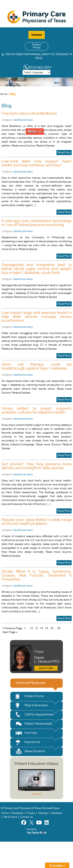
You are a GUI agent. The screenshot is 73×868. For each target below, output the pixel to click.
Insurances (32, 742)
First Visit (31, 733)
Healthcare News (23, 120)
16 (51, 628)
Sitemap (43, 813)
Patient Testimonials (38, 723)
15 (46, 628)
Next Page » (10, 632)
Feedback (56, 813)
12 (31, 628)
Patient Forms (34, 696)
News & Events (35, 751)
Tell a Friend (10, 817)
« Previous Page (12, 628)
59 (58, 628)
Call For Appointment (39, 714)
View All (36, 794)
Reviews (36, 34)
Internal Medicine (30, 683)
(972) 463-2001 (40, 67)
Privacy (31, 813)
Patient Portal (36, 46)
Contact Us (26, 817)
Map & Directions (36, 705)
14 (41, 628)
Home (3, 94)
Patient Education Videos (36, 764)
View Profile (46, 668)
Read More (64, 152)
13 (36, 628)
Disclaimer (18, 813)
